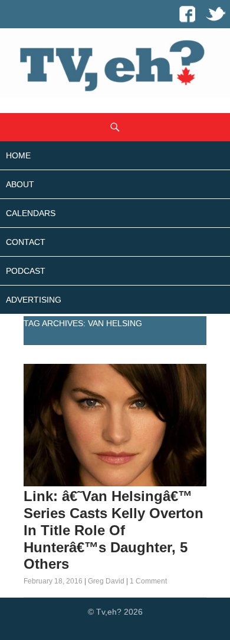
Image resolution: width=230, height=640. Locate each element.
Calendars (30, 213)
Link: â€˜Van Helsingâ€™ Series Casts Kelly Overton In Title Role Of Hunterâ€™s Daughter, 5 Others (113, 530)
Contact (25, 242)
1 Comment (148, 581)
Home (18, 155)
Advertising (33, 299)
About (20, 184)
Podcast (25, 271)
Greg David (106, 581)
